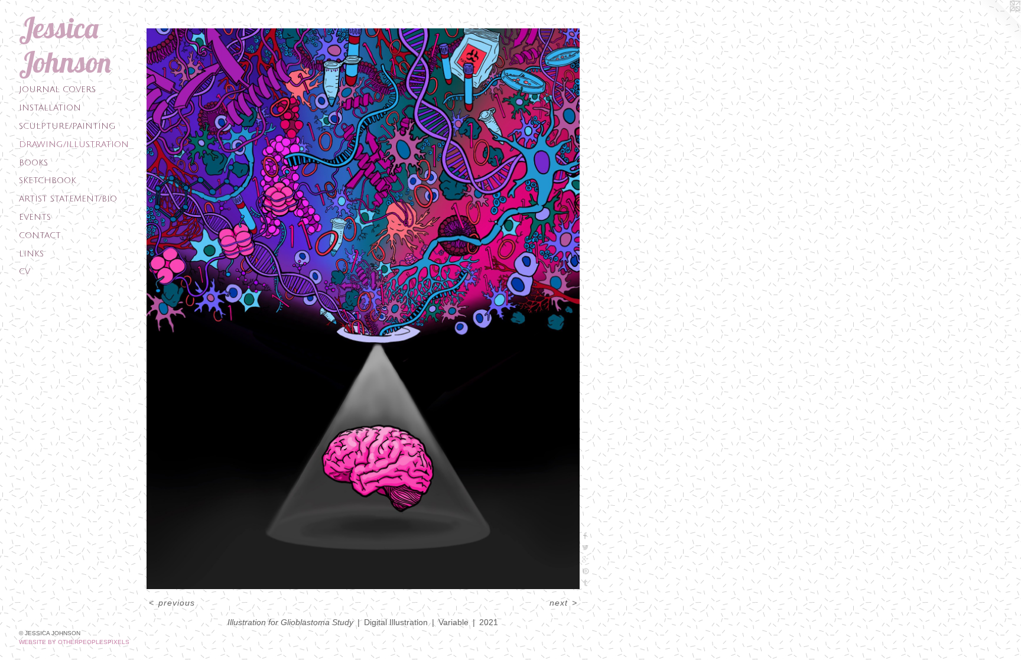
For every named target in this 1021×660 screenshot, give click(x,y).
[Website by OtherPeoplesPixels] (997, 23)
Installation (50, 107)
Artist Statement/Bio (68, 198)
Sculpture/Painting (67, 126)
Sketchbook (47, 180)
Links (31, 253)
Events (35, 217)
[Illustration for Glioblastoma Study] (363, 308)
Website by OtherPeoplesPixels (74, 642)
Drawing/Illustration (74, 144)
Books (33, 162)
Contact (40, 235)
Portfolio (174, 18)
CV (24, 271)
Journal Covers (57, 89)
